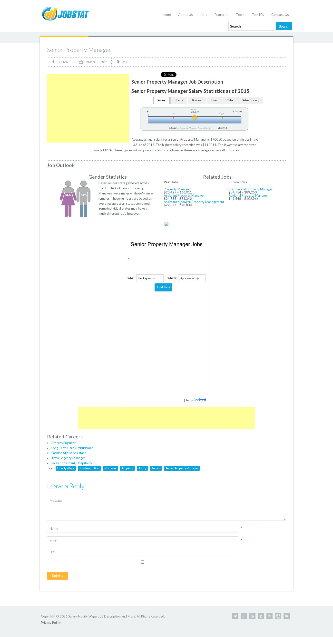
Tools (240, 14)
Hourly (179, 100)
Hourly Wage (65, 468)
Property (127, 468)
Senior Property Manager (79, 49)
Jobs (203, 14)
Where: (172, 278)
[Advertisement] (88, 108)
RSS (252, 616)
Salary (161, 100)
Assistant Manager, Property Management (194, 202)
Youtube (278, 616)
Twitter (235, 616)
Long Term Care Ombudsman (72, 448)
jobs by (189, 400)
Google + (261, 616)
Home (166, 14)
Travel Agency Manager (68, 458)
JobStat (64, 62)
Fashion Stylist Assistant (68, 453)
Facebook (244, 616)
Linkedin (287, 616)
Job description (89, 468)
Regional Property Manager (248, 195)
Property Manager (177, 189)
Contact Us (280, 14)
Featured (221, 14)
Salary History (250, 100)
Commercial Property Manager (251, 189)
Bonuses (197, 100)
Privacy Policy (51, 623)
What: (131, 278)
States (214, 100)
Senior (156, 468)
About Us (185, 14)
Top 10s (258, 14)
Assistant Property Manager (184, 195)
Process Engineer (63, 443)
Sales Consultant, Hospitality (71, 463)
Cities (230, 100)
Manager (110, 468)
